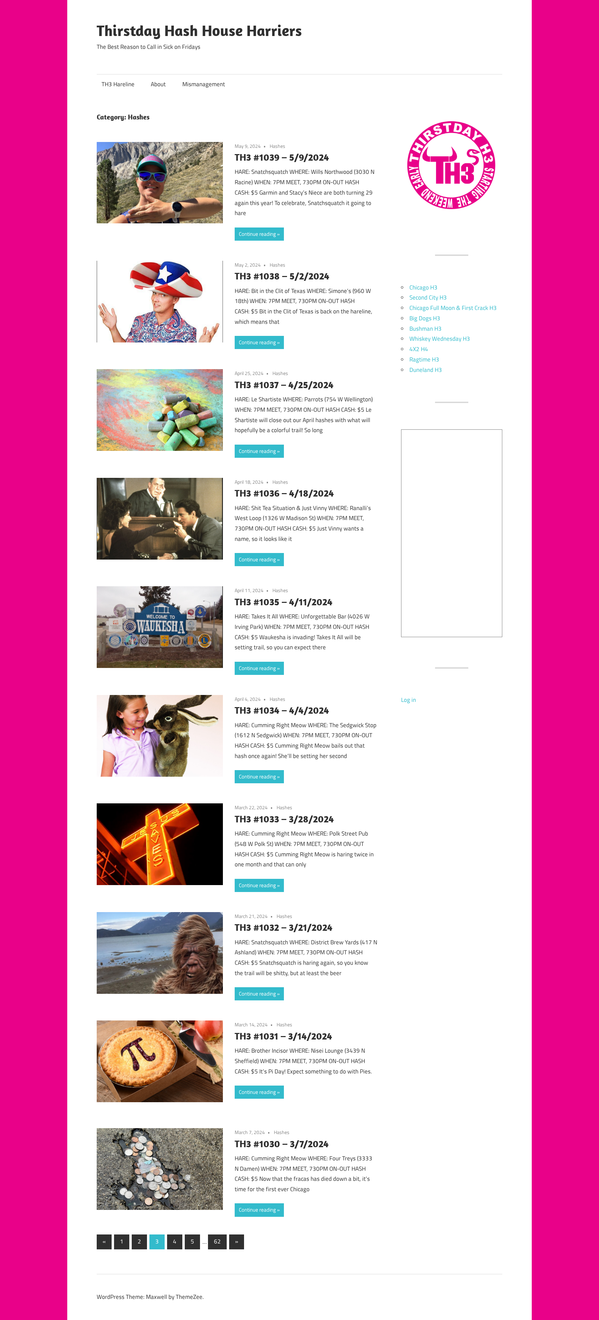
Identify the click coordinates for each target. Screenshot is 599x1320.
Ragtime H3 (424, 359)
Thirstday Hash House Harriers (199, 30)
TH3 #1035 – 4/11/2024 (283, 602)
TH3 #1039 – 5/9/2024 (282, 157)
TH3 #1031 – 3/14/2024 (283, 1036)
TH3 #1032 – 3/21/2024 (283, 927)
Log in (408, 699)
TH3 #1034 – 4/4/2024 (282, 710)
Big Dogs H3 (424, 318)
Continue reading (257, 234)
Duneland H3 (425, 369)
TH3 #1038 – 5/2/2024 (282, 276)
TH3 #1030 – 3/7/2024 (282, 1144)
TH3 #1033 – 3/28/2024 (284, 819)
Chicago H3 (423, 287)
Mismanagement (203, 84)
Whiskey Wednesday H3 (439, 338)
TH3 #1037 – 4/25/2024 (284, 384)
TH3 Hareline (118, 84)
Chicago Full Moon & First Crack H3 (453, 307)
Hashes (277, 146)
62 (217, 1241)
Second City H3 (428, 297)
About (158, 84)
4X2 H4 (418, 349)
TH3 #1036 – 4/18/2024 (284, 493)
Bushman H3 (425, 328)
